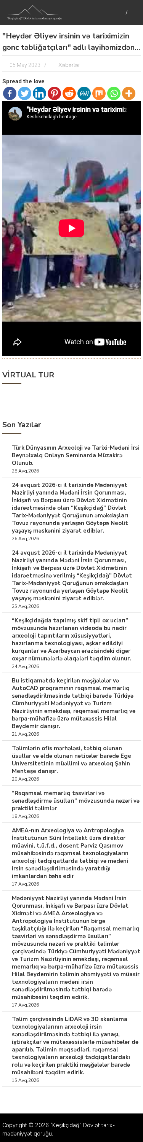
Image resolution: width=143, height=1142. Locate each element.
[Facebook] (9, 93)
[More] (128, 93)
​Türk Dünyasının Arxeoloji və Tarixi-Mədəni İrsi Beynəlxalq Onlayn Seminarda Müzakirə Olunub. (76, 455)
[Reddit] (69, 93)
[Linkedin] (39, 93)
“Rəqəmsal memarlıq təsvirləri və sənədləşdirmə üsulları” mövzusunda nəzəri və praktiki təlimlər (76, 800)
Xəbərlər (69, 65)
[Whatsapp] (114, 93)
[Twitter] (24, 93)
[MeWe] (84, 93)
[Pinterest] (54, 93)
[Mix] (99, 93)
